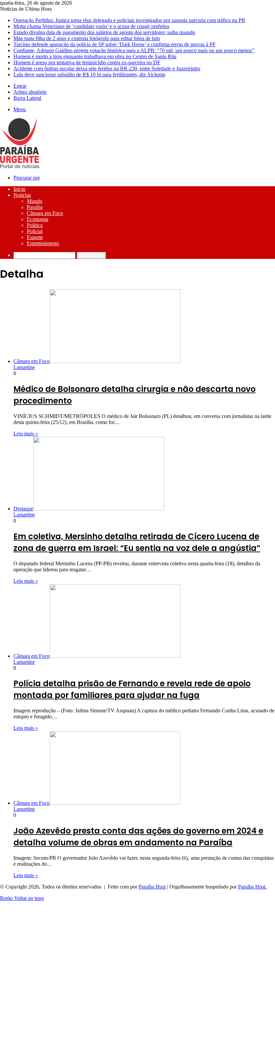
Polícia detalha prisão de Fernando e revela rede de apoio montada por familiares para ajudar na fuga (132, 689)
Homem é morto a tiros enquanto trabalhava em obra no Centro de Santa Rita (94, 56)
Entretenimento (43, 243)
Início (19, 189)
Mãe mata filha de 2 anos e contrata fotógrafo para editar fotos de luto (86, 38)
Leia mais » (25, 433)
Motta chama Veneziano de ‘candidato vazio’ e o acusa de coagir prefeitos (91, 26)
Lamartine (24, 367)
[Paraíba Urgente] (19, 166)
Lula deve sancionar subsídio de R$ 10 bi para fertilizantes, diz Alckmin (89, 74)
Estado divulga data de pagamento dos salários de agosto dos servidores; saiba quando (104, 32)
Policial (35, 231)
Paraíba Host (152, 887)
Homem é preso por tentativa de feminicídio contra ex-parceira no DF (86, 62)
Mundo (34, 201)
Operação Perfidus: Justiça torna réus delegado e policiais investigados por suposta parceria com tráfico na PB (129, 20)
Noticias (22, 195)
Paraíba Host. (252, 887)
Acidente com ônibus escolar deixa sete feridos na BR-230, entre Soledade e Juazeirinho (106, 68)
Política (35, 225)
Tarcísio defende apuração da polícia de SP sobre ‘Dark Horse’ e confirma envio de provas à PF (114, 44)
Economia (37, 219)
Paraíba (35, 207)
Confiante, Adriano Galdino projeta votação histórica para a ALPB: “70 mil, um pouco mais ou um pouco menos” (133, 50)
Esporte (35, 237)
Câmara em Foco (45, 213)
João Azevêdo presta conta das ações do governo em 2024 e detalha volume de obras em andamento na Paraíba (138, 836)
